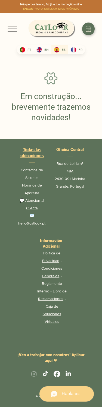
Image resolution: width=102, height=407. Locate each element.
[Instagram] (34, 374)
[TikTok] (45, 374)
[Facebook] (57, 374)
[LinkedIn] (68, 374)
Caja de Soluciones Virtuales (52, 314)
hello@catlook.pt (31, 223)
